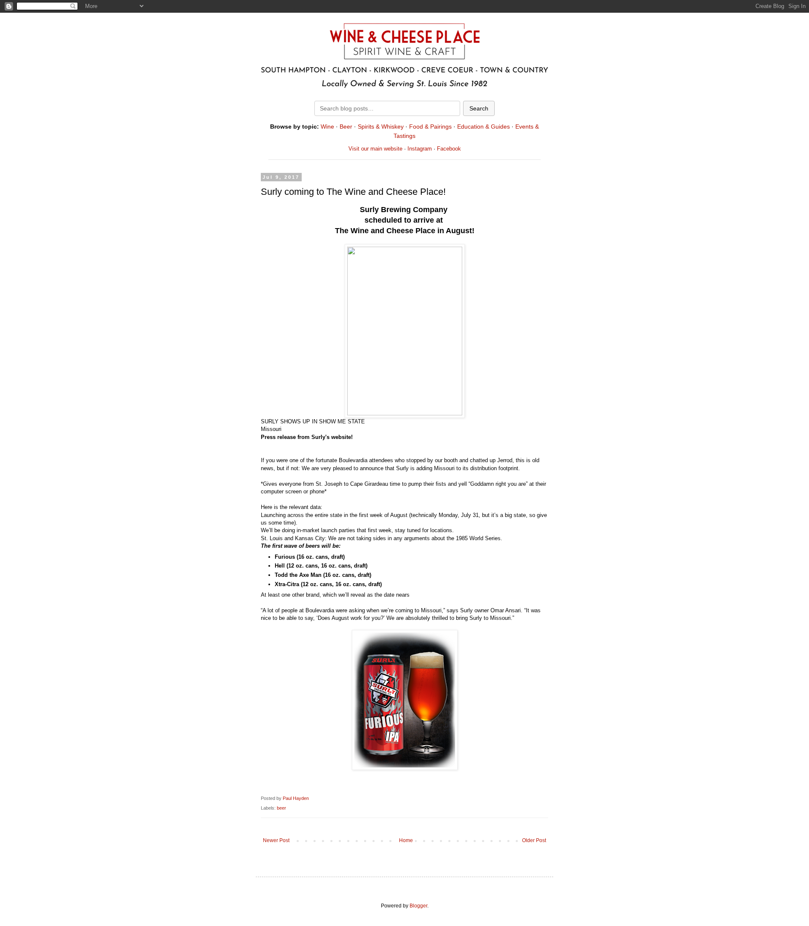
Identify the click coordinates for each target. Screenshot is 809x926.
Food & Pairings (430, 126)
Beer (346, 126)
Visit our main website (375, 148)
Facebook (449, 148)
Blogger (418, 906)
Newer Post (276, 840)
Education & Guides (483, 126)
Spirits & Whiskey (381, 126)
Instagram (419, 148)
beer (281, 807)
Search (478, 108)
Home (406, 840)
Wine (327, 126)
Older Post (534, 840)
